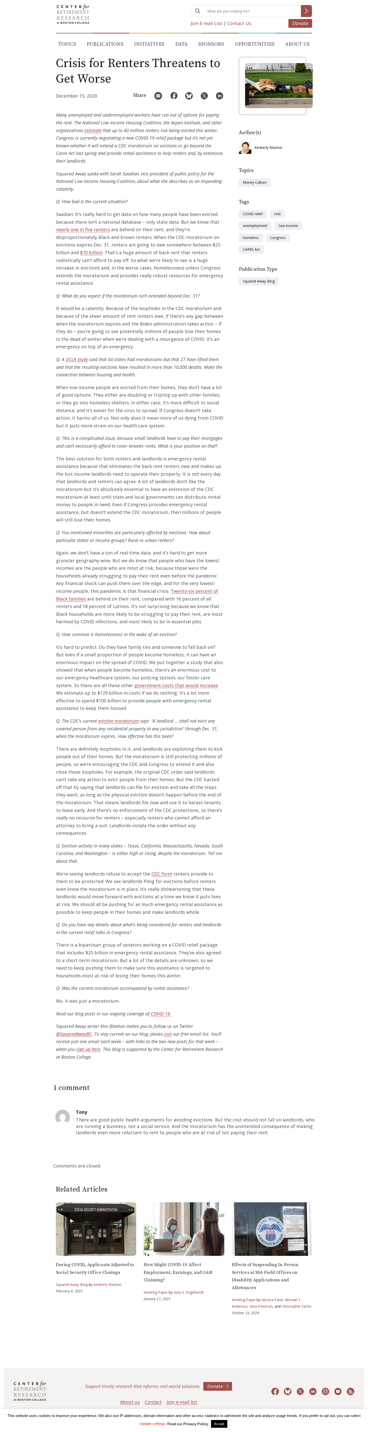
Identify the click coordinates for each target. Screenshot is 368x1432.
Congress (277, 237)
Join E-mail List (206, 23)
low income (288, 225)
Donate (300, 23)
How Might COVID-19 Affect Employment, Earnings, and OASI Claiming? (178, 1272)
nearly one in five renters (83, 229)
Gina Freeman (261, 1306)
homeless (251, 237)
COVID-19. (161, 1014)
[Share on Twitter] (204, 97)
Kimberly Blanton (268, 147)
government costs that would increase (176, 685)
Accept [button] (219, 1424)
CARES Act (251, 249)
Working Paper (156, 1292)
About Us (297, 44)
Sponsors (211, 44)
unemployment (255, 225)
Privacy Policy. (196, 1424)
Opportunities (255, 44)
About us (130, 1402)
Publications (105, 44)
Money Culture (255, 182)
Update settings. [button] (153, 1423)
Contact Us (239, 23)
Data (181, 44)
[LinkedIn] (219, 97)
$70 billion (91, 252)
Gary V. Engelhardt (188, 1292)
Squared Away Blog (259, 281)
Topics (67, 44)
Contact (153, 1402)
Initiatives (149, 44)
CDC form (161, 874)
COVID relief (253, 213)
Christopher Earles (297, 1306)
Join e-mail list (182, 1402)
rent (277, 213)
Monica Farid (272, 1299)
